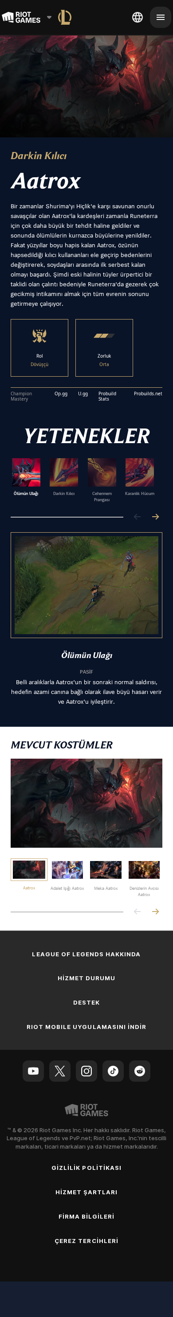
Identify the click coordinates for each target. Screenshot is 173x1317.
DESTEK (86, 1002)
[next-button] (155, 517)
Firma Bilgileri (87, 1216)
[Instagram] (86, 1071)
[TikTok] (113, 1071)
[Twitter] (60, 1071)
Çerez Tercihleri (86, 1240)
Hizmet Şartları (86, 1192)
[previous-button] (137, 517)
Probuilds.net (148, 394)
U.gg (83, 394)
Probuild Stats (107, 396)
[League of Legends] (65, 17)
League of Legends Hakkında (86, 954)
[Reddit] (139, 1071)
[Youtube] (33, 1071)
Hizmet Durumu (87, 978)
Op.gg (61, 394)
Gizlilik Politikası (86, 1167)
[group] (83, 480)
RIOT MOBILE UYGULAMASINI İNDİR (86, 1026)
